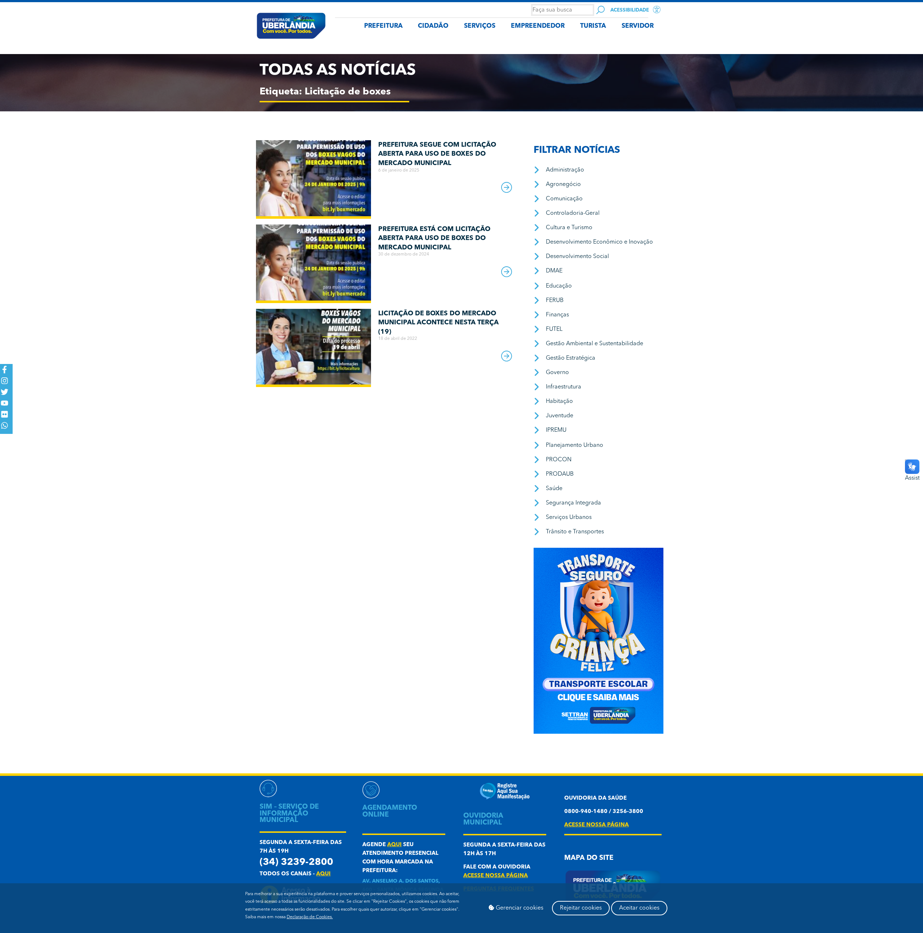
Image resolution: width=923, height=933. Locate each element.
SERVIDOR (638, 26)
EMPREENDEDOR (538, 26)
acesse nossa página (495, 876)
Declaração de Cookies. (310, 917)
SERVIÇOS (479, 26)
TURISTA (593, 26)
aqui (323, 874)
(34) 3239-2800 (296, 862)
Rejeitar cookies (581, 908)
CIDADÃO (433, 26)
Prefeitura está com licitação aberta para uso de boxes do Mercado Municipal (434, 238)
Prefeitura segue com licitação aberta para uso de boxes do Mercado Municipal (437, 154)
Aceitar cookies (639, 908)
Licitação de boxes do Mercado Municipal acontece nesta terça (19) (438, 322)
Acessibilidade (629, 10)
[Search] (600, 10)
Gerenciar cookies (518, 908)
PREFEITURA (383, 26)
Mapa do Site (588, 858)
